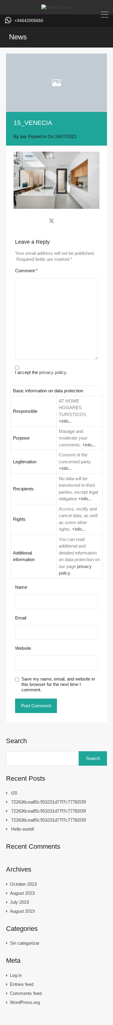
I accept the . (41, 372)
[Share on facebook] (41, 221)
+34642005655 (28, 20)
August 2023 (22, 893)
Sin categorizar (24, 943)
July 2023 (19, 902)
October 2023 (23, 884)
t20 (14, 792)
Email (20, 617)
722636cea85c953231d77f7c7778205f (48, 801)
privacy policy (52, 372)
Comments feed (26, 993)
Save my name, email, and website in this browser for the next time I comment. (58, 684)
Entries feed (21, 984)
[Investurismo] (56, 7)
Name (21, 587)
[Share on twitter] (51, 221)
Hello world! (22, 829)
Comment (26, 270)
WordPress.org (25, 1002)
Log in (16, 975)
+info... (65, 421)
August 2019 (22, 911)
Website (23, 648)
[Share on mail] (62, 221)
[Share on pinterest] (72, 221)
